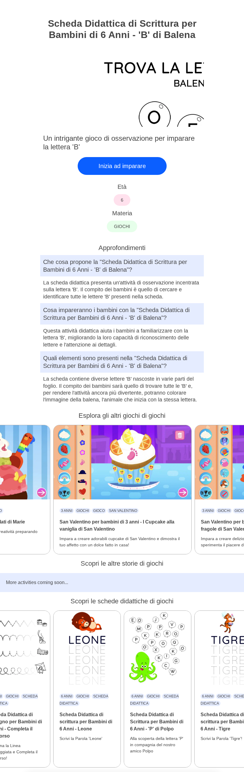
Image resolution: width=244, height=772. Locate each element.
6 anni (66, 696)
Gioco (99, 511)
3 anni (66, 511)
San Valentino (123, 511)
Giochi (82, 511)
